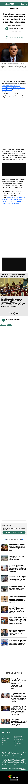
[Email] (17, 313)
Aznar (21, 1)
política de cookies (18, 739)
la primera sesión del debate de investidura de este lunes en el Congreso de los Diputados (13, 88)
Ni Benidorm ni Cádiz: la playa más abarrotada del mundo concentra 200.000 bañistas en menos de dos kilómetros (17, 579)
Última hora (22, 4)
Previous (2, 289)
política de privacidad (19, 743)
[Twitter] (13, 313)
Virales (14, 8)
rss (2, 744)
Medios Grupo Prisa (14, 780)
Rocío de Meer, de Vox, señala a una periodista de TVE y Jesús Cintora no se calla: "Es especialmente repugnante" (17, 642)
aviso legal (16, 741)
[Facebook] (10, 313)
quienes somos (5, 738)
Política (3, 324)
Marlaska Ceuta (10, 1)
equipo (3, 736)
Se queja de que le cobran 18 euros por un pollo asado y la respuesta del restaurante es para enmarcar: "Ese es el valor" (17, 547)
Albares (16, 1)
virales (9, 324)
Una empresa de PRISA (14, 776)
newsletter (4, 742)
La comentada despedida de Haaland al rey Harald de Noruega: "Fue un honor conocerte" (17, 632)
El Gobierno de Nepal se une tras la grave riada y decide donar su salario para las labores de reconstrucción (17, 589)
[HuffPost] (6, 732)
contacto (4, 740)
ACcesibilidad (17, 745)
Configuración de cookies (18, 737)
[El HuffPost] (9, 4)
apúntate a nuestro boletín (14, 532)
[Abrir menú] (2, 4)
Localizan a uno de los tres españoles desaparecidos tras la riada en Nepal (17, 558)
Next (25, 289)
